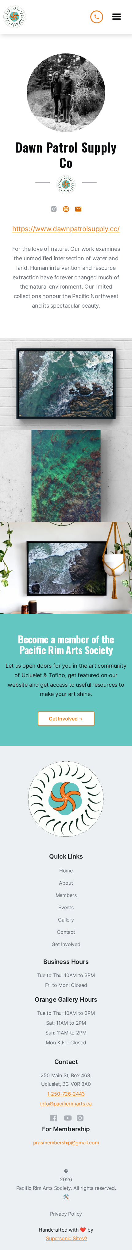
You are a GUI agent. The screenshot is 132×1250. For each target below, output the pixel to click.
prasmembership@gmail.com (66, 1142)
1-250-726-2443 (66, 1094)
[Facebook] (53, 1116)
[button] (116, 17)
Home (66, 871)
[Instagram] (54, 209)
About (66, 883)
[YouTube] (68, 1116)
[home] (14, 17)
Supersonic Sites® (66, 1238)
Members (66, 895)
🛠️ (66, 1197)
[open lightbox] (66, 384)
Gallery (66, 920)
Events (66, 907)
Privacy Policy (66, 1214)
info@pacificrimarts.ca (65, 1104)
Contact (66, 932)
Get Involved (66, 944)
